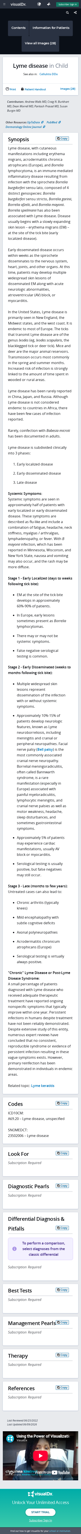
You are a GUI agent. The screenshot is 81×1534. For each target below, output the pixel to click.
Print (12, 89)
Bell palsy (45, 749)
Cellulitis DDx (49, 74)
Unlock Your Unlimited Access (40, 1502)
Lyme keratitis (42, 1085)
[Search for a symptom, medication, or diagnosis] (66, 13)
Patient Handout (35, 89)
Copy (63, 138)
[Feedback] (49, 4)
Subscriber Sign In (68, 4)
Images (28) (67, 89)
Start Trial (40, 1512)
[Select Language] (40, 4)
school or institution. (60, 1530)
